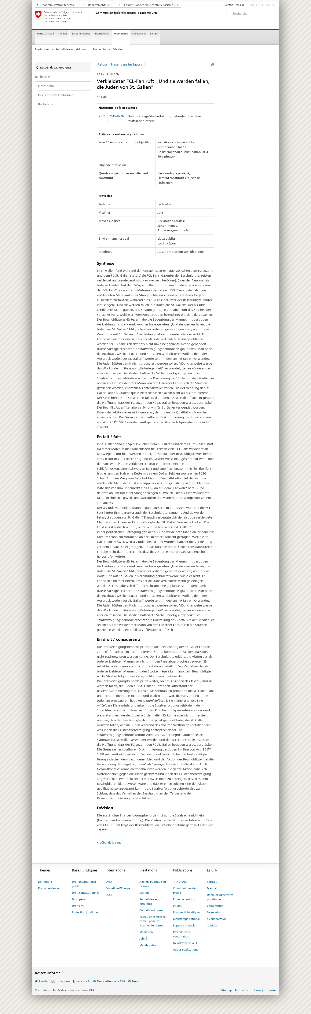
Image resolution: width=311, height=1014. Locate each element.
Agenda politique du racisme (152, 884)
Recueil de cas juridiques (71, 49)
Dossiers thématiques (186, 912)
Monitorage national (186, 919)
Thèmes (62, 33)
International (102, 33)
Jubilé (143, 938)
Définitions (45, 881)
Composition (215, 905)
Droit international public (84, 884)
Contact (229, 5)
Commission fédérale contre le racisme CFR (151, 5)
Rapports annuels (184, 925)
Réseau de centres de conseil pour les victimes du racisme (152, 921)
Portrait (212, 881)
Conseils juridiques (151, 910)
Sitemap (226, 990)
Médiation (146, 932)
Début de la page (110, 842)
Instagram (63, 981)
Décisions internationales (56, 95)
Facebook (83, 981)
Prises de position (184, 899)
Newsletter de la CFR (186, 943)
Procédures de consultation (182, 934)
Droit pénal (46, 86)
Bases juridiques (81, 33)
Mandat (212, 888)
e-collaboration (217, 919)
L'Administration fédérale (58, 5)
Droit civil (78, 905)
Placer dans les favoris (127, 64)
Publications (139, 33)
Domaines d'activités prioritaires (220, 897)
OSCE (109, 894)
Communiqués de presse (184, 890)
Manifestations (148, 945)
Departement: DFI (99, 5)
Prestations (121, 33)
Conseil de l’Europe (118, 888)
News (136, 981)
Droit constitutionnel (85, 892)
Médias (240, 5)
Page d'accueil (45, 33)
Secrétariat (214, 912)
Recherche (99, 49)
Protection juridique (85, 912)
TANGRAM (180, 881)
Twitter (44, 981)
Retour (102, 64)
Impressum (242, 990)
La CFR (154, 33)
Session (144, 892)
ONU (109, 881)
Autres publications (185, 949)
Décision (118, 49)
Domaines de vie (48, 888)
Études (177, 905)
